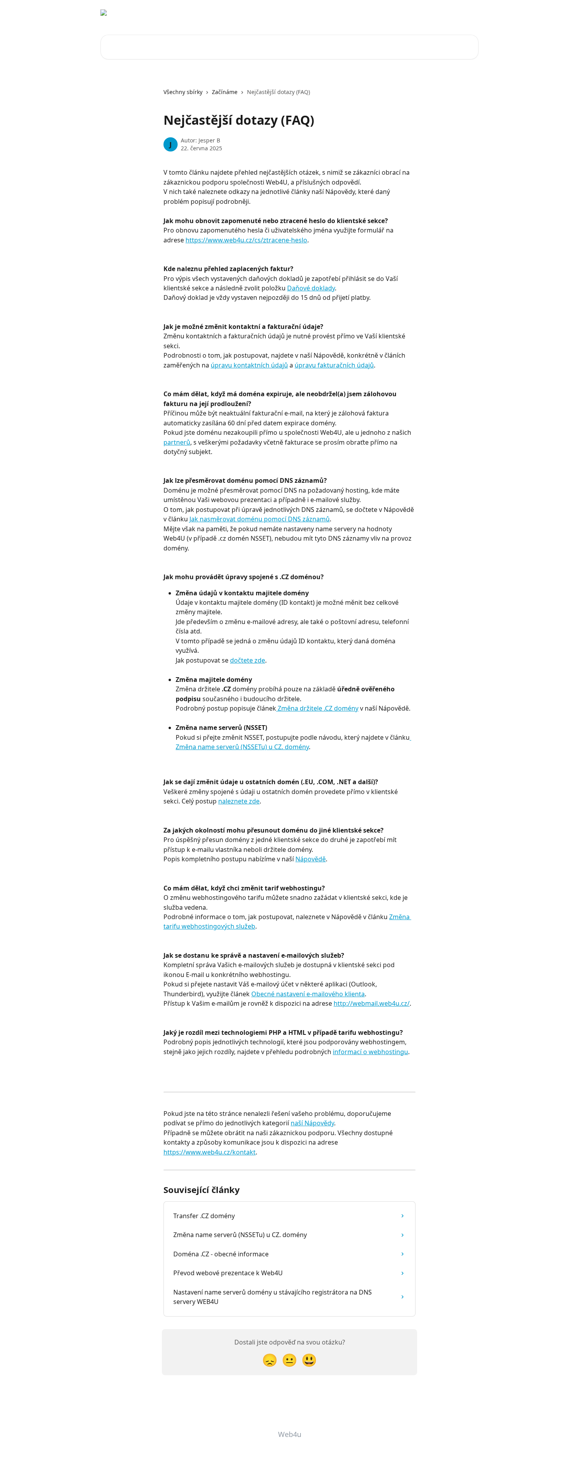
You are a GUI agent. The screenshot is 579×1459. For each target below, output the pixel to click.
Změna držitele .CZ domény (317, 708)
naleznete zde (239, 801)
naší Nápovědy (312, 1123)
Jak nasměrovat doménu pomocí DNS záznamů (259, 519)
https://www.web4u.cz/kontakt (209, 1152)
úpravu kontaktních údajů (249, 365)
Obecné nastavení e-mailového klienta (308, 994)
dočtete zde (247, 660)
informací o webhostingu (370, 1051)
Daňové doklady (311, 288)
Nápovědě (310, 859)
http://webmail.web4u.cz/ (372, 1003)
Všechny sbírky (182, 92)
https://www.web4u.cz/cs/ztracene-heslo (246, 240)
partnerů (176, 442)
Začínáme (225, 92)
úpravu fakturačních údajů (334, 365)
